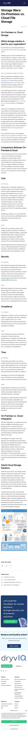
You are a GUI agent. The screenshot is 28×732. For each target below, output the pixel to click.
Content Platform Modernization (18, 693)
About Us (16, 703)
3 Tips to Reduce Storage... (10, 579)
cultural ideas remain (7, 278)
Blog (2, 707)
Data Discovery (18, 683)
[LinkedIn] (1, 671)
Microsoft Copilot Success (20, 679)
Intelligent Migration (19, 696)
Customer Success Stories (6, 703)
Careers (16, 707)
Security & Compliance (6, 685)
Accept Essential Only (14, 725)
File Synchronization (19, 698)
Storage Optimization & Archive (19, 690)
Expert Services (4, 705)
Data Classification (19, 685)
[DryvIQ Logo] (7, 3)
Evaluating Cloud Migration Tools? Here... (13, 582)
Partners (16, 705)
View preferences (14, 728)
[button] (26, 710)
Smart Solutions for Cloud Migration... (12, 584)
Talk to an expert (10, 621)
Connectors (3, 683)
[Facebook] (3, 671)
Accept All (14, 721)
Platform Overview (5, 679)
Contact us (19, 666)
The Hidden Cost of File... (9, 577)
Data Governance (18, 687)
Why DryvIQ (3, 681)
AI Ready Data (18, 681)
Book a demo (14, 646)
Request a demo (6, 666)
